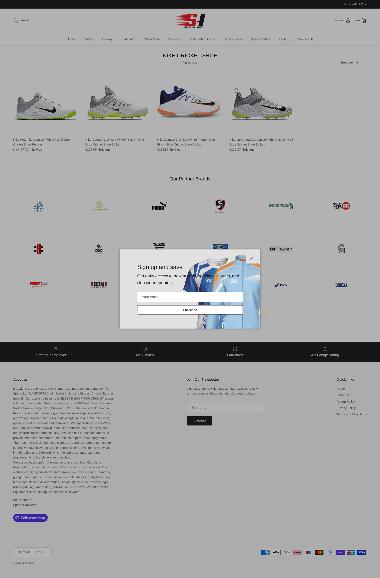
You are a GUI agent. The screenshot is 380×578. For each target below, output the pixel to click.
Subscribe (190, 310)
